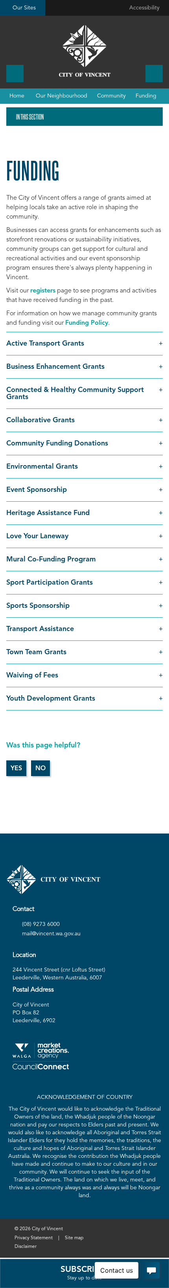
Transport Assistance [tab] (40, 629)
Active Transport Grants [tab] (45, 343)
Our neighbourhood (61, 96)
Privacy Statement (34, 1238)
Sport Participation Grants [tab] (49, 582)
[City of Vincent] (84, 51)
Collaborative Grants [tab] (40, 420)
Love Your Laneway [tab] (37, 536)
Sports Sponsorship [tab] (38, 605)
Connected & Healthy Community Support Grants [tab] (75, 393)
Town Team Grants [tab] (36, 652)
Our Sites (24, 8)
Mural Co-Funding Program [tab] (52, 559)
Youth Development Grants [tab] (50, 698)
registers (42, 291)
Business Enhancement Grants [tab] (55, 366)
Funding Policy (86, 323)
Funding (146, 96)
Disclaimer (26, 1246)
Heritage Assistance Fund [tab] (48, 513)
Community (111, 96)
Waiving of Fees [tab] (32, 675)
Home (16, 96)
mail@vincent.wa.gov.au (51, 934)
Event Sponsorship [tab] (36, 489)
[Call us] (15, 73)
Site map (74, 1238)
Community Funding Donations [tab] (57, 443)
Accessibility (144, 8)
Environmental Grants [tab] (42, 466)
